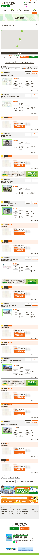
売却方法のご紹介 (25, 513)
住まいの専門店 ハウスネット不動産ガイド (8, 3)
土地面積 (28, 68)
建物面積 (31, 68)
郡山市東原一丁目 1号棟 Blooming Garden (11, 360)
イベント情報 (18, 515)
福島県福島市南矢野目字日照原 (7, 205)
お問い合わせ (25, 509)
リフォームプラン (12, 515)
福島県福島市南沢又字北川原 (7, 98)
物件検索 (37, 0)
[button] (22, 31)
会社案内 (33, 509)
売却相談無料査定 (27, 10)
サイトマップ (34, 513)
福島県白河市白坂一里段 (6, 183)
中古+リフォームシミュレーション (12, 514)
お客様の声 (11, 511)
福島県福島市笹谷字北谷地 (6, 260)
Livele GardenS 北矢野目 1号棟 (8, 74)
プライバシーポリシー (35, 511)
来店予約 (33, 0)
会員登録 (29, 0)
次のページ (12, 68)
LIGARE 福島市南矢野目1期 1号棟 (9, 204)
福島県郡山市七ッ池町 (5, 306)
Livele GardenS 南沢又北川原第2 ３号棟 (10, 96)
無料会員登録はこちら (24, 56)
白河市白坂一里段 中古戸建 (7, 181)
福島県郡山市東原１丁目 (6, 362)
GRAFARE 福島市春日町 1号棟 (7, 135)
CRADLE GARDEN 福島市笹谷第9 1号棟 (9, 259)
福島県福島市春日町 (5, 137)
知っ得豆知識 (18, 513)
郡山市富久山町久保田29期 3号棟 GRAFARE (11, 423)
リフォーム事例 (12, 10)
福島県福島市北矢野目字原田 (7, 75)
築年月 (36, 68)
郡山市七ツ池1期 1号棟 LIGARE (8, 305)
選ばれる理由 (19, 10)
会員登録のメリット (4, 511)
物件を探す (3, 507)
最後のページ (17, 68)
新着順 (23, 68)
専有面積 (34, 68)
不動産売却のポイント (26, 515)
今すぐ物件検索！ (4, 10)
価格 (25, 68)
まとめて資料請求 (28, 73)
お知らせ (33, 507)
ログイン (2, 515)
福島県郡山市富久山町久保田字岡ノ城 (9, 424)
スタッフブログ (18, 511)
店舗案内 (34, 10)
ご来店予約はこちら (33, 56)
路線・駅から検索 (4, 509)
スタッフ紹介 (18, 509)
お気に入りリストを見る (10, 62)
